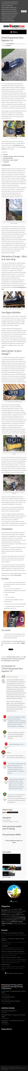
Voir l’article (18, 575)
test (2, 921)
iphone (23, 914)
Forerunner (15, 912)
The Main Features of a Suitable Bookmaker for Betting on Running (13, 992)
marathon (8, 916)
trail (12, 660)
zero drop (16, 660)
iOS (21, 914)
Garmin (4, 914)
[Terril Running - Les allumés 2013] (6, 873)
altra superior (5, 658)
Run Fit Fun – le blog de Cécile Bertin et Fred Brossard (12, 951)
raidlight (11, 918)
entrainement (8, 912)
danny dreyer (3, 912)
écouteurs (20, 923)
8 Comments (7, 45)
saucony (19, 919)
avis (20, 909)
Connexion (6, 1069)
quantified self (6, 918)
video (13, 923)
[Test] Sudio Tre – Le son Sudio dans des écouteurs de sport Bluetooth (12, 1021)
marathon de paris (15, 916)
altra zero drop (13, 658)
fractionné (20, 912)
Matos (18, 657)
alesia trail (3, 909)
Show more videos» (7, 877)
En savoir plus (10, 20)
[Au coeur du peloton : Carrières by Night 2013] (18, 868)
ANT (18, 909)
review (16, 918)
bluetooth (4, 911)
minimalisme (7, 660)
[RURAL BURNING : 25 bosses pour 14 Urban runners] (12, 873)
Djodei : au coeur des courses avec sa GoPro (10, 957)
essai (12, 912)
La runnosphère (4, 945)
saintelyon (15, 919)
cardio (9, 911)
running (21, 918)
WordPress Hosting (19, 1068)
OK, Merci (24, 11)
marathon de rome (22, 916)
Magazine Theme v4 (5, 1068)
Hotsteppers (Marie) (5, 964)
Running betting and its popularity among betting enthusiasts (12, 987)
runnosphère (3, 919)
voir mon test (16, 145)
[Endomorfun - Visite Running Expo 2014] (12, 868)
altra (24, 657)
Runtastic (9, 919)
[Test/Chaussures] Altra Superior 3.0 (9, 1010)
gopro (15, 914)
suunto (23, 919)
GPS (18, 914)
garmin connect (10, 914)
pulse (2, 918)
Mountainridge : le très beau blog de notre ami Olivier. (12, 933)
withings (16, 923)
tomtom (5, 921)
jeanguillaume (10, 43)
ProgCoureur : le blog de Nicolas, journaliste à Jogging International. (12, 939)
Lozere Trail (3, 916)
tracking (9, 921)
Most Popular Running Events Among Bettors (10, 1001)
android (15, 909)
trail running (19, 921)
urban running (6, 923)
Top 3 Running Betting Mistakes (8, 997)
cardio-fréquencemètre (16, 911)
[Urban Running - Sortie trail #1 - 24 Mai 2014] (6, 868)
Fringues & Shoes (11, 657)
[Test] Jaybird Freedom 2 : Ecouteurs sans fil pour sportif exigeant (13, 1015)
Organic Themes (13, 1068)
